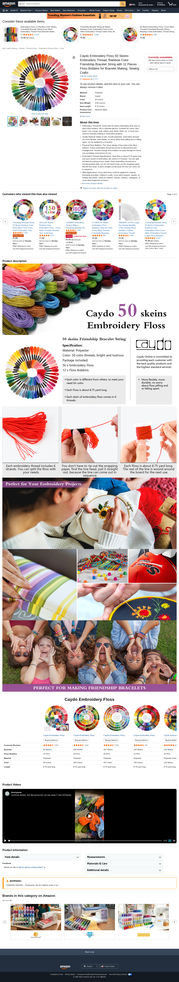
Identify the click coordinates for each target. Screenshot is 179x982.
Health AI (14, 10)
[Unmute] (174, 840)
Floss (62, 48)
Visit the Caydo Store (88, 76)
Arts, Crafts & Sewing (9, 48)
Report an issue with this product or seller (100, 188)
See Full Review (64, 795)
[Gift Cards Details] (134, 10)
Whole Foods (94, 10)
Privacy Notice (70, 974)
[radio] (12, 121)
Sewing (22, 48)
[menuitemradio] (169, 841)
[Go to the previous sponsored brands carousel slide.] (4, 922)
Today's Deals (108, 10)
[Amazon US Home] (65, 967)
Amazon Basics (41, 10)
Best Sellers (55, 10)
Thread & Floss (31, 48)
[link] (23, 38)
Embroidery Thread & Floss (48, 48)
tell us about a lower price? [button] (31, 867)
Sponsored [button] (6, 900)
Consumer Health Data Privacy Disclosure (92, 974)
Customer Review (18, 795)
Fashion (145, 10)
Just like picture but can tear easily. (41, 795)
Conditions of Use (56, 974)
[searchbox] (72, 3)
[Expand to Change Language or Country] (97, 967)
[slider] (85, 840)
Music (163, 10)
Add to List (153, 69)
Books (119, 10)
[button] (5, 10)
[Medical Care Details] (32, 10)
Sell (138, 10)
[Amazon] (9, 4)
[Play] (4, 840)
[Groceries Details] (86, 10)
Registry (155, 10)
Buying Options (51, 740)
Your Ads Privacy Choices (118, 974)
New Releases (69, 10)
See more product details (92, 183)
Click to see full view (39, 114)
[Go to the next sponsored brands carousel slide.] (174, 922)
